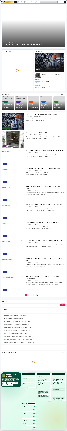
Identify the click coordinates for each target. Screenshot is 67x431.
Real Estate (25, 420)
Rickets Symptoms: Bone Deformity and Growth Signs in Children (45, 150)
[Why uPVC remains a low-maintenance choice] (38, 75)
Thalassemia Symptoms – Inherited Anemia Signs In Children (43, 168)
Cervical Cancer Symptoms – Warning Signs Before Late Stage (44, 204)
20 (37, 295)
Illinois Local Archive (8, 1)
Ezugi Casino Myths (56, 389)
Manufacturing (7, 42)
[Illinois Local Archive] (2, 2)
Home (16, 1)
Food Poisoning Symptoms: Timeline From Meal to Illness (42, 222)
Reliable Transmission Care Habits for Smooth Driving (58, 399)
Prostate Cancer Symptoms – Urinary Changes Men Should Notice (45, 240)
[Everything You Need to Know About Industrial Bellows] (49, 62)
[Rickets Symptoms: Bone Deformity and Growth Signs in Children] (38, 81)
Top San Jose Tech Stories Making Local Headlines (58, 380)
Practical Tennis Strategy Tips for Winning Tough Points (58, 383)
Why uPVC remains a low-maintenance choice (51, 74)
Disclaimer (4, 385)
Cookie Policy (10, 385)
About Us (4, 382)
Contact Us (20, 1)
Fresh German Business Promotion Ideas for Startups (58, 396)
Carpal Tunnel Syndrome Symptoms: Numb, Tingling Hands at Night (18, 339)
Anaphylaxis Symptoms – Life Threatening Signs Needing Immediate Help (19, 342)
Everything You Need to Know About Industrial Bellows (23, 45)
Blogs (26, 1)
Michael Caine (45, 76)
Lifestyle (24, 409)
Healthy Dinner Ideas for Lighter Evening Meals (58, 377)
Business (31, 1)
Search (4, 301)
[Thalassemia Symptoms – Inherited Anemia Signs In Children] (38, 87)
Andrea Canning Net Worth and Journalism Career (58, 386)
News (37, 1)
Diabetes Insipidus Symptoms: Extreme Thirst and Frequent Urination (18, 327)
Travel (24, 423)
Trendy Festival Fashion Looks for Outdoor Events (58, 392)
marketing (45, 82)
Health (5, 163)
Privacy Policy (15, 382)
